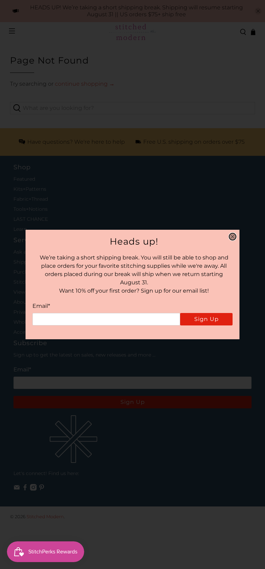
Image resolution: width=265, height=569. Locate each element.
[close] (232, 236)
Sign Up (206, 319)
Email (41, 306)
